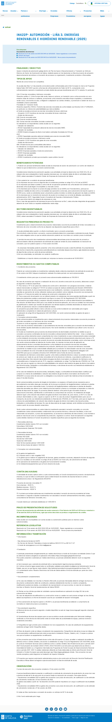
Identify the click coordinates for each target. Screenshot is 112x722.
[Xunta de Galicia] (8, 717)
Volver (8, 27)
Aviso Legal (75, 717)
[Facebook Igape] (60, 709)
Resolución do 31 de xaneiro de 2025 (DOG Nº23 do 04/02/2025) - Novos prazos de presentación (47, 57)
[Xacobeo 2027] (26, 717)
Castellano (79, 3)
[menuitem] (5, 11)
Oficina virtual (101, 3)
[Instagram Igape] (51, 709)
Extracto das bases (23, 55)
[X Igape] (56, 709)
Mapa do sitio (84, 717)
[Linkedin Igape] (46, 709)
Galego (72, 3)
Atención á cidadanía (53, 717)
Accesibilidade (66, 717)
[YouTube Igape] (65, 709)
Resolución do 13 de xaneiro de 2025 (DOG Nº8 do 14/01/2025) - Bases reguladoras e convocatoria (47, 53)
